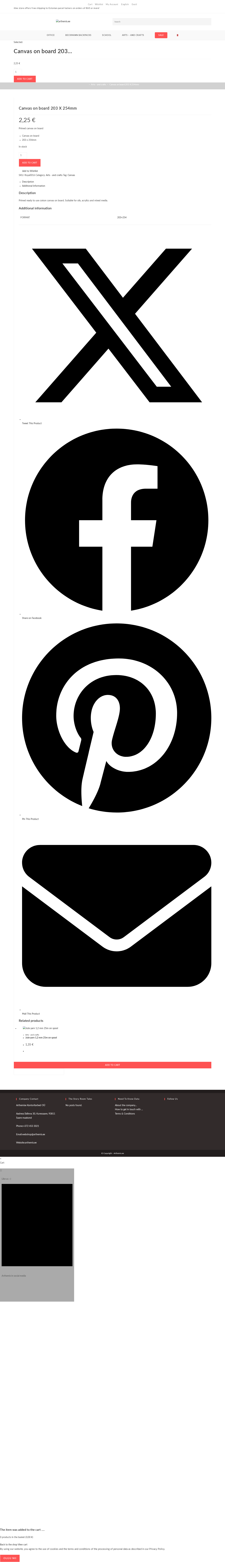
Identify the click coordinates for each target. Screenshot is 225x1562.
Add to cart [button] (112, 1065)
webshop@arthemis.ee (33, 1134)
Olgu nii (9, 1558)
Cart (90, 4)
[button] (209, 115)
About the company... (126, 1105)
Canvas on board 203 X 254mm (124, 85)
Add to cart (24, 79)
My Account (112, 4)
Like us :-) (6, 1179)
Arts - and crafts (32, 1035)
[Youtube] (165, 1115)
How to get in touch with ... (129, 1109)
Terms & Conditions (125, 1114)
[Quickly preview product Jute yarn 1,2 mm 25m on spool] (209, 103)
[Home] (87, 85)
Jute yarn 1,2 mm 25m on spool (41, 1038)
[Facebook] (165, 1107)
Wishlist (99, 4)
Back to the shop (8, 1545)
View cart (22, 1545)
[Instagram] (2, 1287)
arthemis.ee (31, 1143)
